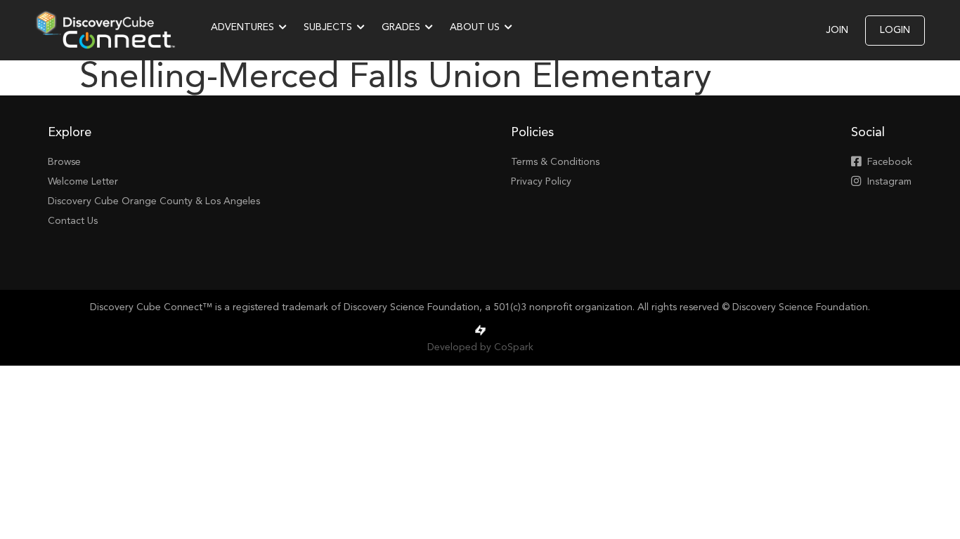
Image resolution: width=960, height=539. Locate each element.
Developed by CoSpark (480, 347)
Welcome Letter (83, 182)
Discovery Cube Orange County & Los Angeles (154, 201)
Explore (69, 132)
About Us (475, 27)
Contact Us (73, 221)
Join (837, 30)
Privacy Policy (541, 182)
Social (868, 132)
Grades (401, 27)
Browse (64, 162)
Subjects (328, 27)
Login (895, 30)
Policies (532, 132)
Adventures (242, 27)
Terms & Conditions (555, 162)
